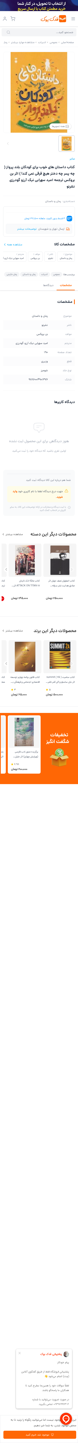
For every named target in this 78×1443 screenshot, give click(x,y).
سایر (72, 159)
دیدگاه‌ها (48, 285)
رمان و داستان (53, 201)
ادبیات (44, 274)
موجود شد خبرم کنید (37, 1435)
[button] (6, 569)
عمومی (56, 274)
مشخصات (66, 285)
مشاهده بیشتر (14, 534)
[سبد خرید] (12, 18)
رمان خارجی (12, 274)
